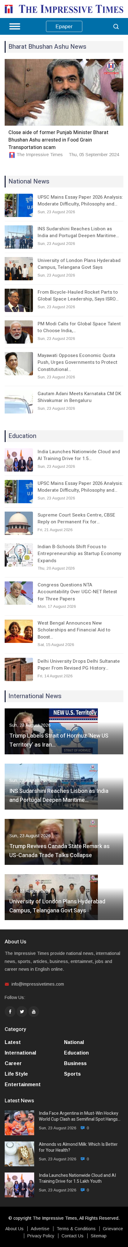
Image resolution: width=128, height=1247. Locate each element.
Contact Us (73, 1235)
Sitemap (99, 1235)
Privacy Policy (40, 1235)
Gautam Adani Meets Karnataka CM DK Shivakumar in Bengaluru (79, 397)
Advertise (40, 1228)
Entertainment (23, 1084)
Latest (13, 1042)
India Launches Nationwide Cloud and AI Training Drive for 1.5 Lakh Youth (77, 1178)
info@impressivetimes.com (37, 984)
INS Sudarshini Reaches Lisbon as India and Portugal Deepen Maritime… (78, 232)
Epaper (64, 26)
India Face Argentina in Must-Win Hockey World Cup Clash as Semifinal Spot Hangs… (80, 1116)
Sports (72, 1074)
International (20, 1052)
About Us (14, 1228)
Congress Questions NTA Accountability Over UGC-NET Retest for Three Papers (77, 591)
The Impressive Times (39, 154)
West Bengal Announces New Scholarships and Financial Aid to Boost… (74, 630)
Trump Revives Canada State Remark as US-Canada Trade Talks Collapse (59, 851)
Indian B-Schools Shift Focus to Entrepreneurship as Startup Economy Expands (79, 553)
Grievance (113, 1228)
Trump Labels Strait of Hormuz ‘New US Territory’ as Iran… (58, 740)
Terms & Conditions (76, 1228)
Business (75, 1063)
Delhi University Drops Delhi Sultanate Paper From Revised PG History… (79, 665)
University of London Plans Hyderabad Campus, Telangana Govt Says (79, 264)
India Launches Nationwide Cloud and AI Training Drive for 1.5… (79, 455)
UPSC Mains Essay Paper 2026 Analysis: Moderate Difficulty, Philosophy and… (80, 201)
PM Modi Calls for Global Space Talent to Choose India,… (79, 327)
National (74, 1042)
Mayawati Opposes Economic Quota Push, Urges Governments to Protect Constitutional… (77, 362)
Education (76, 1052)
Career (13, 1063)
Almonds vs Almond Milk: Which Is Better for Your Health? (78, 1147)
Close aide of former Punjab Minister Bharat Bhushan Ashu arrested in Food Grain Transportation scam (58, 140)
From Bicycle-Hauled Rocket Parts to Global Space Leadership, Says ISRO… (78, 296)
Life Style (16, 1074)
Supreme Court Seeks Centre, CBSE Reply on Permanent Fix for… (76, 519)
